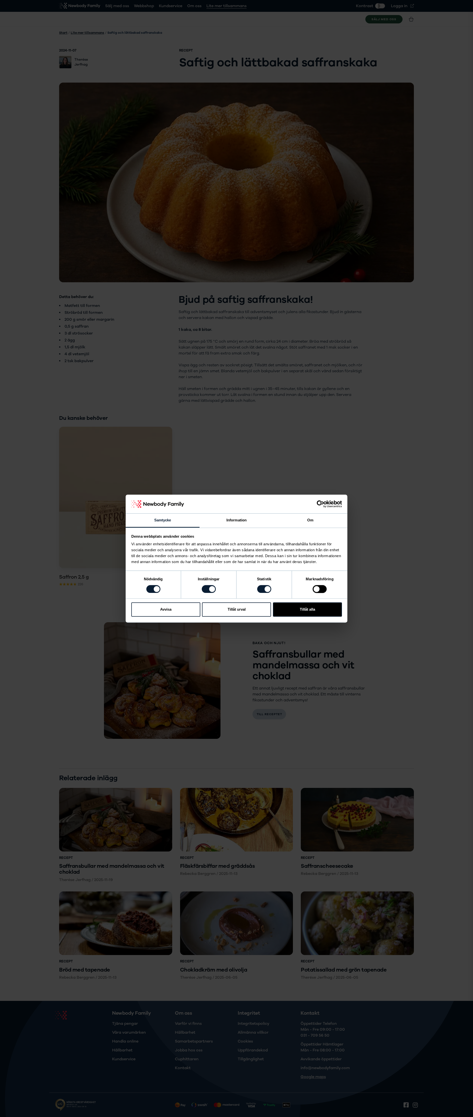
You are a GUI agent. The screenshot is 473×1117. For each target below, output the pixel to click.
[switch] (209, 589)
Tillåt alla (307, 609)
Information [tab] (236, 520)
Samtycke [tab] (162, 520)
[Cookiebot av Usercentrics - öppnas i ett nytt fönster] (320, 504)
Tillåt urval (237, 609)
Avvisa (165, 609)
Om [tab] (310, 520)
